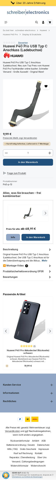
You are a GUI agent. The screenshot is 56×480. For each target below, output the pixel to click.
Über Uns (42, 457)
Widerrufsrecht (38, 465)
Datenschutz (43, 445)
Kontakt (38, 453)
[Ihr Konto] (43, 22)
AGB (44, 440)
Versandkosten (12, 431)
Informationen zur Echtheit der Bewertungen (27, 477)
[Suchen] (37, 22)
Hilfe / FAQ (12, 449)
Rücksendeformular (20, 440)
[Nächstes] (50, 331)
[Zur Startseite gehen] (28, 12)
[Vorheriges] (6, 331)
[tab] (27, 255)
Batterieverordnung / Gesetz (21, 445)
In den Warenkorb (28, 162)
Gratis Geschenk (28, 449)
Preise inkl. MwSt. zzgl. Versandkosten (20, 138)
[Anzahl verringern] (6, 152)
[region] (28, 104)
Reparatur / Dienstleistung (22, 457)
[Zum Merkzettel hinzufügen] (46, 86)
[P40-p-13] (28, 104)
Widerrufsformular (19, 465)
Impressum (44, 449)
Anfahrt (35, 440)
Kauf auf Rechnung (23, 453)
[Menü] (6, 22)
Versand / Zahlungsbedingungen (28, 461)
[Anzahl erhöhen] (50, 152)
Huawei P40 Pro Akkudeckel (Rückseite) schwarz (28, 351)
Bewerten (23, 42)
